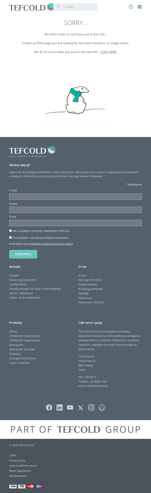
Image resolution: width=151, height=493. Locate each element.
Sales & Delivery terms (23, 465)
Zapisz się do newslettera (25, 297)
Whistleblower (18, 476)
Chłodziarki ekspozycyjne (24, 336)
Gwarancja (85, 298)
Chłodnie (14, 354)
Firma (13, 216)
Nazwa (14, 203)
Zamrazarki (16, 345)
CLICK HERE (108, 52)
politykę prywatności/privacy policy (51, 243)
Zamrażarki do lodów (22, 349)
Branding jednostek (90, 289)
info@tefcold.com (97, 386)
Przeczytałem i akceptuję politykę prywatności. (41, 237)
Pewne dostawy (87, 284)
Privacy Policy (17, 460)
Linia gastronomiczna (22, 358)
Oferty (13, 331)
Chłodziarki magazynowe (24, 340)
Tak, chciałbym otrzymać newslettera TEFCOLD (41, 231)
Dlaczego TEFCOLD (89, 280)
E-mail (13, 190)
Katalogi (83, 293)
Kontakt (14, 275)
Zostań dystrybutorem (22, 280)
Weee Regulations (20, 471)
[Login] (131, 6)
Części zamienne (19, 362)
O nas (82, 275)
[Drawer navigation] (140, 6)
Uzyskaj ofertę (18, 284)
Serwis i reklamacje (21, 293)
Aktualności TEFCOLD (91, 302)
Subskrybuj (23, 254)
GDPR (12, 455)
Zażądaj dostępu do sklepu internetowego (35, 288)
